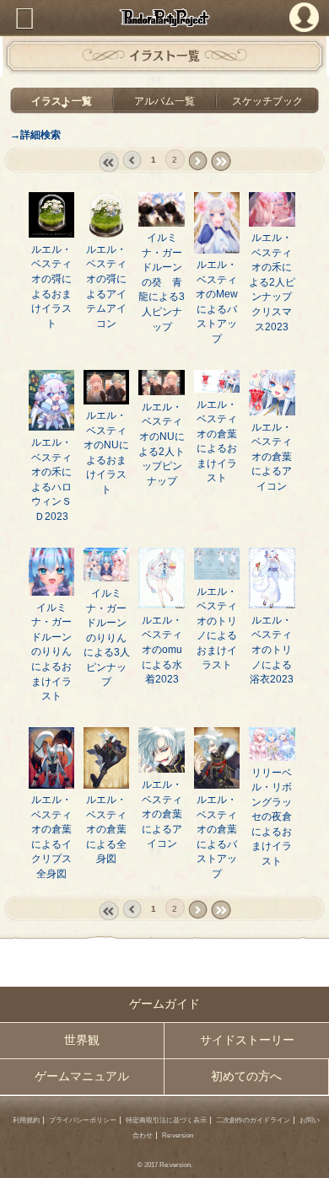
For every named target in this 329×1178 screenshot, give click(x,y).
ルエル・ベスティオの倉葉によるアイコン (271, 456)
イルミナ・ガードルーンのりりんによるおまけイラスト (51, 651)
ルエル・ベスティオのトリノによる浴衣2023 (272, 649)
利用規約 (26, 1120)
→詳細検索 (35, 134)
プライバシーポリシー (82, 1120)
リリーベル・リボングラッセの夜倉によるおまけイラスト (271, 816)
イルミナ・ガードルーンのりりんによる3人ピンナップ (107, 637)
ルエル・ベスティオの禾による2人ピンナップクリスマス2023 (272, 281)
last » (220, 161)
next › (197, 161)
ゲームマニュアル (82, 1076)
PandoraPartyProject (164, 18)
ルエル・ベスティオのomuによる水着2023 (162, 649)
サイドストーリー (247, 1040)
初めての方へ (246, 1076)
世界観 (82, 1040)
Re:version (177, 1135)
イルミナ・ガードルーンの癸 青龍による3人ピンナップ (161, 281)
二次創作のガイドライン (253, 1120)
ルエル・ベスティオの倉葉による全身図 (106, 829)
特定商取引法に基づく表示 (166, 1120)
